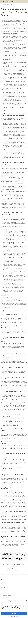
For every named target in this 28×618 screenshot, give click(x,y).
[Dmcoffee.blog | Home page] (11, 2)
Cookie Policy (10, 616)
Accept (14, 613)
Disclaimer (4, 590)
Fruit (12, 4)
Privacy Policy (16, 616)
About (3, 582)
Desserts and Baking (5, 4)
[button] (26, 600)
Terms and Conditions (7, 595)
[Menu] (26, 1)
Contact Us (4, 584)
